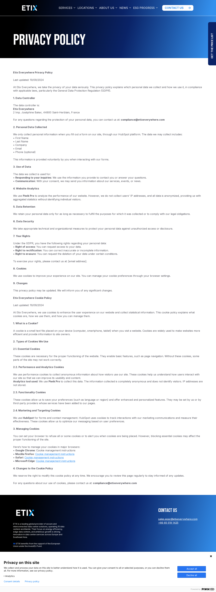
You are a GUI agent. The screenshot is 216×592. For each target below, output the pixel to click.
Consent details (12, 581)
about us (106, 7)
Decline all (191, 575)
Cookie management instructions (54, 454)
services (65, 7)
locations (85, 7)
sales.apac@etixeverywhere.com (177, 519)
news (123, 7)
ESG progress (144, 7)
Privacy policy (32, 581)
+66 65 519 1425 (168, 522)
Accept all (192, 568)
